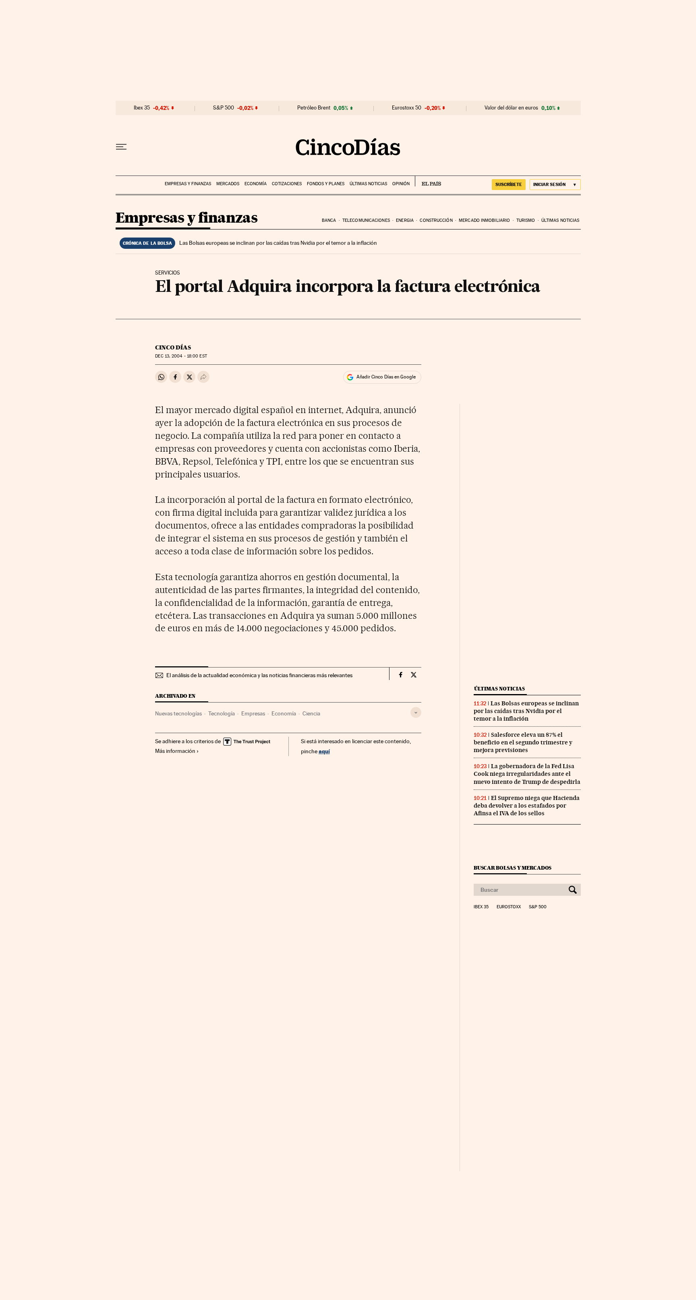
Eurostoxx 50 (406, 108)
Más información (175, 751)
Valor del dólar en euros (511, 108)
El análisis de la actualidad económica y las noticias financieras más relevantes (259, 675)
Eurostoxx (509, 907)
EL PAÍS (428, 181)
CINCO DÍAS (173, 347)
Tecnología (221, 713)
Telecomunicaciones (366, 220)
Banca (329, 220)
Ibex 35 (142, 108)
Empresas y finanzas (188, 183)
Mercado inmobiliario (484, 220)
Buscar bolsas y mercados (512, 868)
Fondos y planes (325, 183)
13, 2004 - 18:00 (181, 356)
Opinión (401, 183)
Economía (255, 183)
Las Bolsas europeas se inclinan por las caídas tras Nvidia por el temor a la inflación (278, 243)
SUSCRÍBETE (508, 184)
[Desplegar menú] (121, 147)
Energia (405, 220)
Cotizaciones (287, 183)
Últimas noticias (368, 183)
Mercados (227, 183)
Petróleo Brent (313, 108)
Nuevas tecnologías (178, 713)
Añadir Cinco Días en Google (386, 377)
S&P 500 (223, 108)
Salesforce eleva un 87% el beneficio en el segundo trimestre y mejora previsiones (523, 742)
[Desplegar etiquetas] (415, 712)
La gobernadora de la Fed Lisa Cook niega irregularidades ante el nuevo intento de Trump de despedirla (527, 774)
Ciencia (311, 713)
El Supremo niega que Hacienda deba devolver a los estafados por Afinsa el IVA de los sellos (527, 805)
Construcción (436, 220)
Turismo (525, 220)
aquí (324, 751)
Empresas (253, 713)
